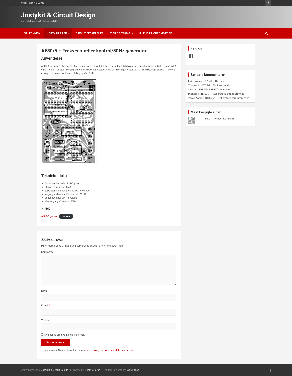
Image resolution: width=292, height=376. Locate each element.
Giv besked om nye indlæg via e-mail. (64, 334)
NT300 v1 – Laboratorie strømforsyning (222, 93)
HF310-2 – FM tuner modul (215, 85)
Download (66, 216)
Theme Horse (92, 369)
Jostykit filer (57, 33)
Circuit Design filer (89, 33)
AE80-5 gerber (49, 216)
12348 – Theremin (215, 81)
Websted (46, 320)
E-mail (45, 305)
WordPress (133, 369)
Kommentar (47, 251)
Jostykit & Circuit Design (58, 15)
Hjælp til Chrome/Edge (155, 33)
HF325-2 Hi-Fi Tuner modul (215, 89)
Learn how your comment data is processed (110, 350)
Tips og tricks (120, 33)
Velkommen (32, 33)
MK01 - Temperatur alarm (219, 118)
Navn (45, 290)
